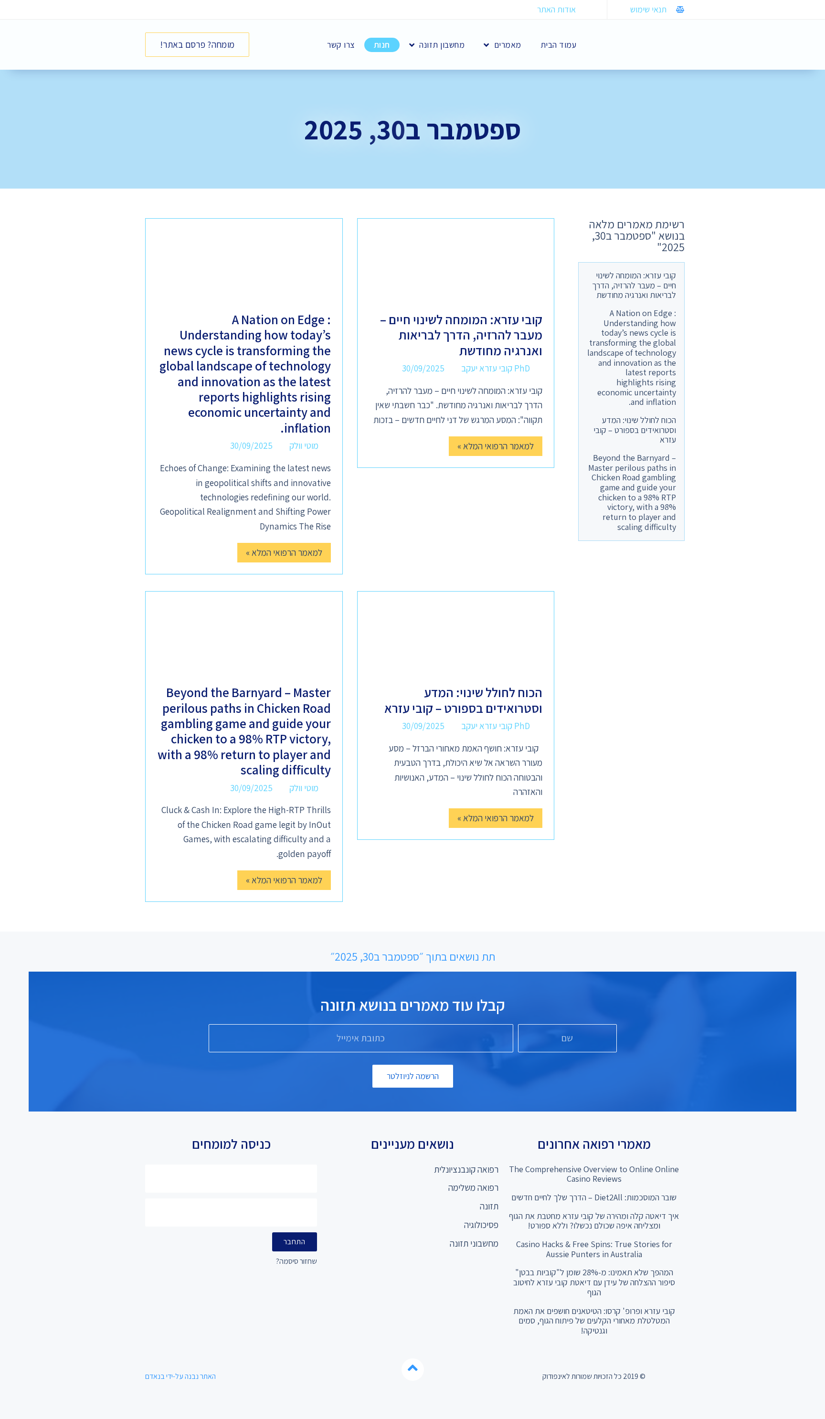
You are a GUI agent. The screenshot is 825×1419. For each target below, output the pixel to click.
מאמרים (507, 44)
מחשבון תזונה (442, 44)
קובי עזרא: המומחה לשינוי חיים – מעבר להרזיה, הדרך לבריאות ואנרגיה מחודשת (634, 285)
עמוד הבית (558, 44)
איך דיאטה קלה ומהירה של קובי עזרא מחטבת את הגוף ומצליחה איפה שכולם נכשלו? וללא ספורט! (594, 1220)
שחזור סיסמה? (296, 1261)
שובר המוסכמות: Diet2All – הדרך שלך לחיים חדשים (594, 1197)
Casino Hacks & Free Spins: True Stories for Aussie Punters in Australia (594, 1249)
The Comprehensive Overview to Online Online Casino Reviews (594, 1174)
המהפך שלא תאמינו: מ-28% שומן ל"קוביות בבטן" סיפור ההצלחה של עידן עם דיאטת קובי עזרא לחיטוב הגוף (594, 1282)
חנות (382, 44)
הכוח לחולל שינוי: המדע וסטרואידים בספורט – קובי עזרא (634, 429)
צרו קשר (341, 44)
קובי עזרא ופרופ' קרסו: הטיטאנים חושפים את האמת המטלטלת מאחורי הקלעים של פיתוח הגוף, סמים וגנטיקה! (594, 1320)
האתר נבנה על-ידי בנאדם (180, 1376)
